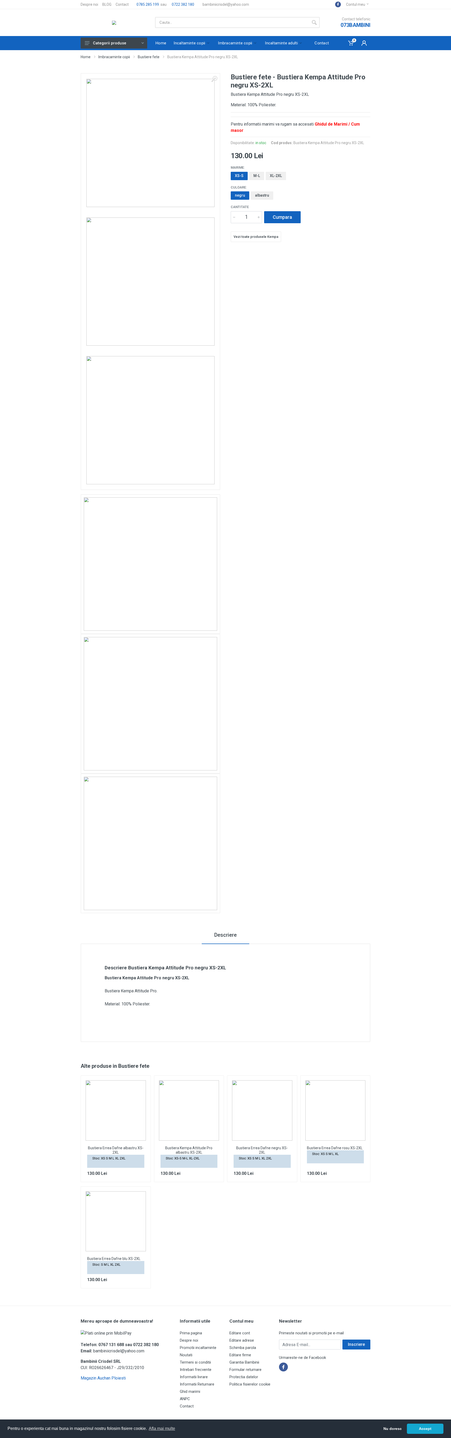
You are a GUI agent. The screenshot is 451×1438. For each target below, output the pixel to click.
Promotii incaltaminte (198, 1347)
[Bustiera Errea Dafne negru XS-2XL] (262, 1110)
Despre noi (89, 4)
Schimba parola (242, 1347)
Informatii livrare (194, 1377)
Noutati (186, 1355)
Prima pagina (191, 1333)
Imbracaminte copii (114, 57)
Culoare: (239, 187)
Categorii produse (109, 43)
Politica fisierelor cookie (249, 1384)
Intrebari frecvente (195, 1369)
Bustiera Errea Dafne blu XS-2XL (113, 1259)
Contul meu (355, 4)
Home (86, 57)
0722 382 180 (182, 5)
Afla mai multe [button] (162, 1428)
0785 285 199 (147, 5)
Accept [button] (425, 1429)
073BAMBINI (355, 25)
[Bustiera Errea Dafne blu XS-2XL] (116, 1221)
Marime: (238, 167)
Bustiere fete (148, 57)
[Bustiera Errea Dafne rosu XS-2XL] (335, 1110)
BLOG (106, 4)
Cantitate (240, 207)
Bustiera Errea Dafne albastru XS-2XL (116, 1150)
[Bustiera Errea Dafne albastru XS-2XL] (116, 1110)
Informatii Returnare (197, 1384)
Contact (122, 4)
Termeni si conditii (195, 1362)
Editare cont (239, 1333)
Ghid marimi (190, 1391)
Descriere (225, 935)
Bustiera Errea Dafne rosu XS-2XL (335, 1148)
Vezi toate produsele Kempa (256, 237)
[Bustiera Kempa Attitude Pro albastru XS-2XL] (189, 1110)
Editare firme (240, 1355)
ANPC (185, 1398)
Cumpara (282, 217)
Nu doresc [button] (392, 1429)
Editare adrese (241, 1340)
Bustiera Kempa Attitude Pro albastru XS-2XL (188, 1150)
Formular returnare (245, 1369)
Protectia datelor (243, 1377)
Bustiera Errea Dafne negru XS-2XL (262, 1150)
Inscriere (356, 1344)
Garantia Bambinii (244, 1362)
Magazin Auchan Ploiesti (103, 1378)
